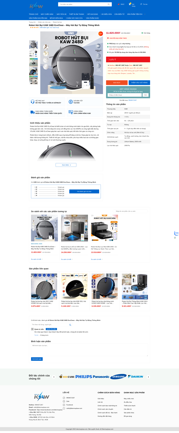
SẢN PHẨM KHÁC (92, 18)
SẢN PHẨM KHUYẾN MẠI (38, 18)
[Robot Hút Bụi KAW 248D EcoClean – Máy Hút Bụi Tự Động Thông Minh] (33, 44)
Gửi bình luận (36, 359)
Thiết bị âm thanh (129, 405)
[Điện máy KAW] (36, 6)
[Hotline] (175, 238)
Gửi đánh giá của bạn (84, 191)
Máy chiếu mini (129, 398)
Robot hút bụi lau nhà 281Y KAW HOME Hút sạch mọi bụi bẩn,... (42, 302)
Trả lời (36, 335)
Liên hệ (100, 402)
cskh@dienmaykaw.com (74, 408)
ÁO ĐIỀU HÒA (107, 14)
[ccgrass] (84, 380)
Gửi (145, 95)
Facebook (69, 405)
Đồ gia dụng (128, 416)
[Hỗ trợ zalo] (176, 233)
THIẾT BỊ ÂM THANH (76, 14)
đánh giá (61, 187)
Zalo (67, 401)
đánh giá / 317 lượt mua (49, 27)
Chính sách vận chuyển (105, 409)
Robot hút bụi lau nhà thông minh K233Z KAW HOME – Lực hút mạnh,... (103, 302)
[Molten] (136, 380)
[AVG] (118, 380)
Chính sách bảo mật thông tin (107, 405)
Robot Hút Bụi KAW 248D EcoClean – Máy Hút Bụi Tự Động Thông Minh (43, 248)
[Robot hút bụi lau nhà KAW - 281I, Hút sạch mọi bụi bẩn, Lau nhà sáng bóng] (74, 286)
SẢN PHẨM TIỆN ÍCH (134, 14)
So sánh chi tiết (36, 259)
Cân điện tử (128, 409)
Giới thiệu (101, 398)
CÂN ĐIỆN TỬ (119, 14)
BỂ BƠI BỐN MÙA (56, 18)
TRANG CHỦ (33, 14)
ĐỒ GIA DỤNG (93, 14)
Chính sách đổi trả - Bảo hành (107, 412)
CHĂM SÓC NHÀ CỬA (74, 18)
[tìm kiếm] (109, 4)
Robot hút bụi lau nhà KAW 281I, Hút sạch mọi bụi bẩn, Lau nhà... (73, 302)
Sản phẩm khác (129, 412)
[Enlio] (66, 380)
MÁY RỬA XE (62, 14)
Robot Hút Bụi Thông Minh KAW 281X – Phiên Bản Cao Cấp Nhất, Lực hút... (135, 302)
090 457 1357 (120, 65)
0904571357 (132, 100)
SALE (122, 4)
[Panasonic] (101, 380)
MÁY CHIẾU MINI (47, 14)
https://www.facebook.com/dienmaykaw (49, 410)
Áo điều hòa (128, 402)
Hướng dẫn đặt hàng (104, 416)
